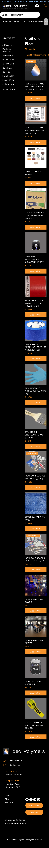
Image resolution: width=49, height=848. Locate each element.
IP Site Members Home (15, 823)
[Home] (19, 795)
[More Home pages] (10, 21)
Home (8, 795)
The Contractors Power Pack (10, 802)
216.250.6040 (16, 761)
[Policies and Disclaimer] (32, 820)
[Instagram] (38, 799)
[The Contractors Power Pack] (19, 802)
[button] (45, 5)
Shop (7, 799)
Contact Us (14, 765)
